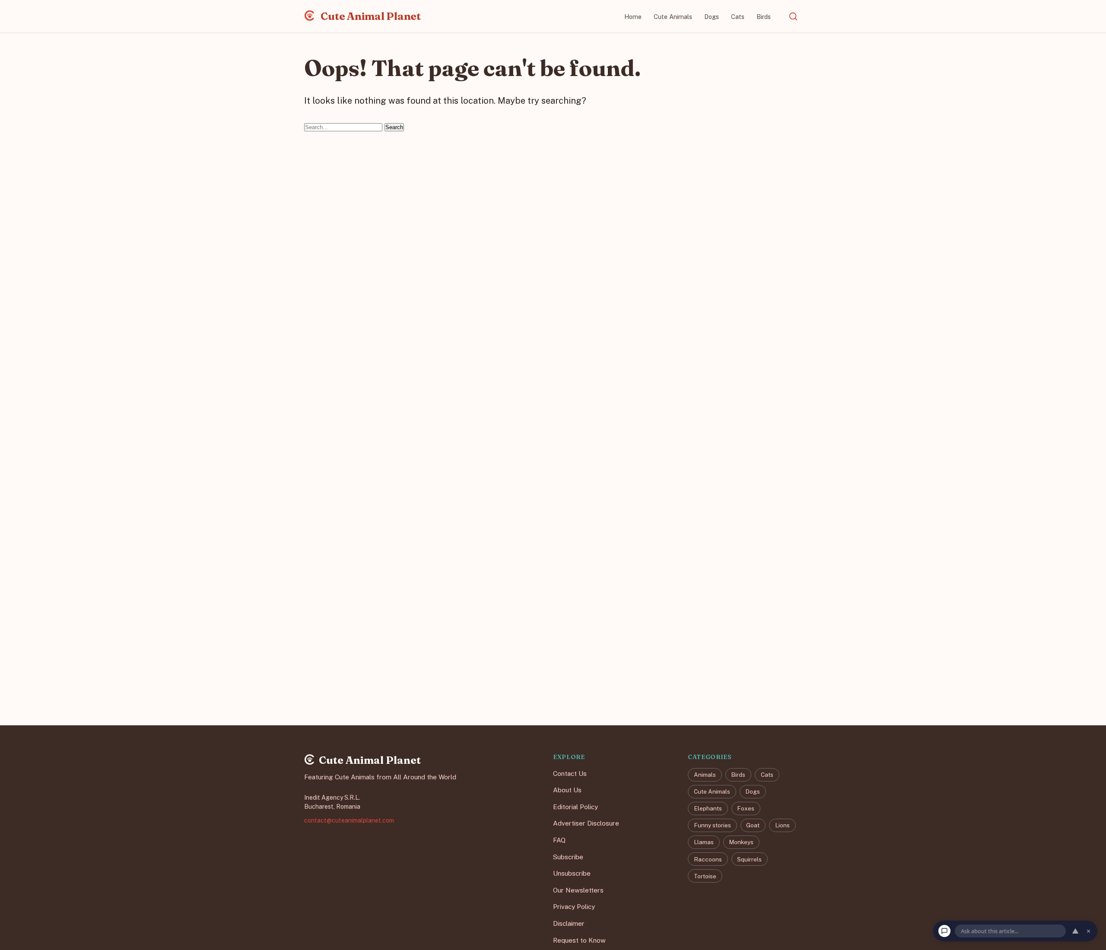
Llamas (704, 842)
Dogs (711, 16)
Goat (753, 825)
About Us (567, 790)
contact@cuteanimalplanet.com (349, 820)
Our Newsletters (578, 890)
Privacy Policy (574, 907)
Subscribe (568, 857)
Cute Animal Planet (370, 16)
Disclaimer (569, 923)
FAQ (559, 840)
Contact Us (570, 773)
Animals (705, 774)
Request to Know (579, 940)
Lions (782, 825)
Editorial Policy (575, 806)
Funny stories (712, 825)
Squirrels (749, 859)
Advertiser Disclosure (586, 823)
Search (394, 127)
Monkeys (741, 842)
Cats (737, 16)
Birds (763, 16)
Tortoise (705, 876)
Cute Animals (673, 16)
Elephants (708, 808)
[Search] (793, 16)
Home (633, 16)
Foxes (745, 808)
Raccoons (708, 859)
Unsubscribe (572, 873)
